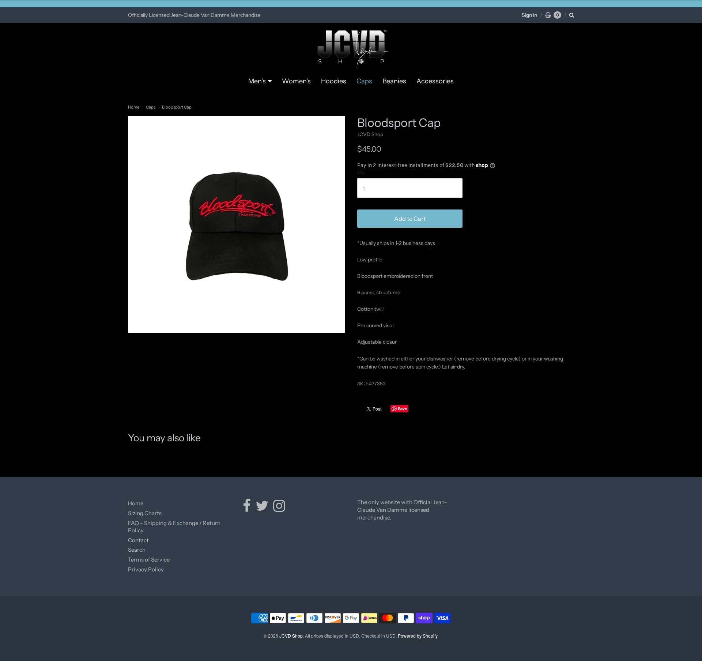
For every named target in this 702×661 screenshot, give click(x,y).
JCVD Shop (370, 134)
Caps (364, 81)
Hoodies (333, 81)
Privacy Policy (146, 569)
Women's (296, 81)
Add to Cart (410, 218)
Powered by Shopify (417, 635)
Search (137, 549)
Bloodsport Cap (177, 107)
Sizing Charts (145, 513)
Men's (257, 81)
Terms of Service (149, 559)
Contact (138, 540)
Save (402, 408)
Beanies (394, 81)
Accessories (435, 81)
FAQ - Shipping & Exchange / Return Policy (174, 527)
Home (133, 107)
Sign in (529, 15)
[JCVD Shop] (351, 50)
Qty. (361, 172)
